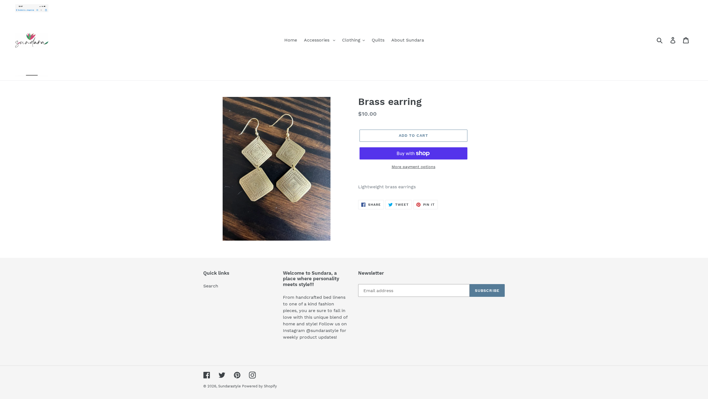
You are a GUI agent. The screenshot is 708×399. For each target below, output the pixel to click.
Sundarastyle (230, 386)
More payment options (413, 166)
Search (210, 286)
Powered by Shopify (259, 386)
